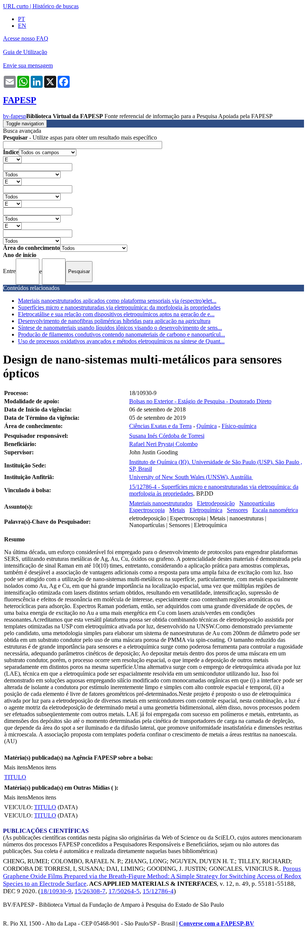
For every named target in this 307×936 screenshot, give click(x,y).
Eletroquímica (205, 510)
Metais (177, 510)
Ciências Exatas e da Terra (160, 426)
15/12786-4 (158, 891)
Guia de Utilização (25, 52)
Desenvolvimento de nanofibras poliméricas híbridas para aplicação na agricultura (114, 321)
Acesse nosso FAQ (25, 38)
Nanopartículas (257, 503)
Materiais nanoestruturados (160, 503)
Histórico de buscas (56, 6)
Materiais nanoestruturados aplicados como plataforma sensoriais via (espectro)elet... (117, 300)
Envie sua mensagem (28, 65)
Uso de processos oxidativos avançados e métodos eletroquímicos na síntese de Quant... (121, 341)
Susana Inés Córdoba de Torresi (166, 436)
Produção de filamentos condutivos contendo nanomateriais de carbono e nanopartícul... (121, 334)
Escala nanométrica (275, 510)
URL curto (15, 6)
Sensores (237, 510)
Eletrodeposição (216, 503)
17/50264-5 (124, 891)
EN (22, 26)
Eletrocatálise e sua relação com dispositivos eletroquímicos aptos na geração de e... (116, 314)
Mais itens (16, 767)
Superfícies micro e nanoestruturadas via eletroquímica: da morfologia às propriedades (119, 307)
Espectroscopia (147, 510)
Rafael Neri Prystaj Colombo (163, 444)
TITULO (15, 777)
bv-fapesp (14, 116)
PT (21, 19)
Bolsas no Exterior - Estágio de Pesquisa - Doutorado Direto (200, 401)
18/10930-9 (56, 891)
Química (207, 426)
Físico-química (239, 426)
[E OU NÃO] (12, 159)
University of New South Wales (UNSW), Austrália (191, 477)
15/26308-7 (90, 891)
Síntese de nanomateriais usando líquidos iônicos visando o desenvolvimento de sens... (120, 328)
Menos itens (42, 767)
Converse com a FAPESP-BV (216, 923)
